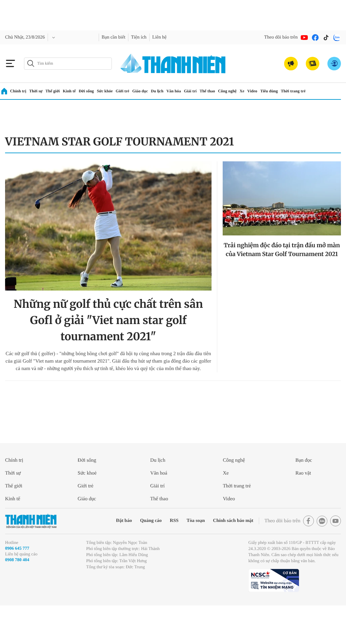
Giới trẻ (122, 91)
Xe (242, 91)
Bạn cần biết (113, 37)
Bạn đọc (303, 460)
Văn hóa (173, 91)
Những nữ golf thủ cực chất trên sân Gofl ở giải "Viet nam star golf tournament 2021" (108, 320)
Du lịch (157, 91)
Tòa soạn (196, 520)
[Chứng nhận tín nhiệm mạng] (273, 580)
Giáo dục (140, 91)
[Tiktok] (326, 37)
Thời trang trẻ (293, 91)
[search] (68, 64)
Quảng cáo (151, 520)
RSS (174, 520)
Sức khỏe (105, 91)
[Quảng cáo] (291, 63)
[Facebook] (315, 37)
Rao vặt (303, 473)
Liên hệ (159, 37)
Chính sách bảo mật (233, 520)
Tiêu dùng (269, 91)
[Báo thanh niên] (173, 63)
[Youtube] (304, 37)
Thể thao (207, 91)
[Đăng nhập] (334, 63)
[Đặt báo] (312, 63)
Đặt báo (124, 520)
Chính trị (18, 91)
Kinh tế (69, 91)
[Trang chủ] (4, 91)
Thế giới (53, 91)
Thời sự (36, 91)
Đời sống (86, 91)
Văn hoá (158, 473)
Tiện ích (139, 37)
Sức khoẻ (87, 473)
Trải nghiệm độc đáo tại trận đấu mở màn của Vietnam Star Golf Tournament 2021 (282, 250)
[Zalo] (337, 37)
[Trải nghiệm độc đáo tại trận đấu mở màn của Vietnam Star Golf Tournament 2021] (282, 198)
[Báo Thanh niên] (30, 521)
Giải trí (190, 91)
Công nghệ (227, 91)
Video (252, 91)
